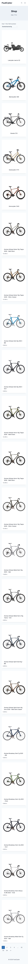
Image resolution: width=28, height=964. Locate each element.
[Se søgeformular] (21, 3)
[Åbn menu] (25, 3)
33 (3, 950)
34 (7, 950)
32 (21, 947)
